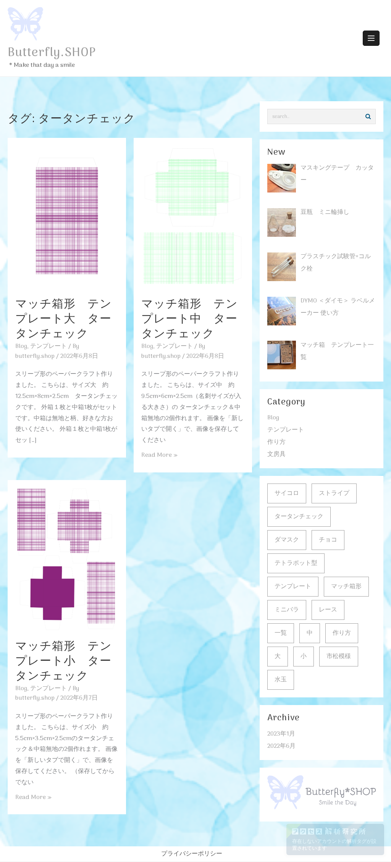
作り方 (276, 442)
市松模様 (338, 656)
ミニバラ (287, 610)
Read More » (159, 455)
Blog (21, 346)
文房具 (276, 454)
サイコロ (287, 493)
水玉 (281, 680)
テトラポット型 (296, 563)
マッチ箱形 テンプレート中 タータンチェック (189, 319)
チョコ (328, 540)
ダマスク (287, 540)
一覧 (281, 633)
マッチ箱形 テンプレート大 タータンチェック (63, 319)
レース (328, 610)
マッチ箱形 (346, 587)
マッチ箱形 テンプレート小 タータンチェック (63, 661)
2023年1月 (281, 734)
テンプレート (48, 346)
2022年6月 (281, 746)
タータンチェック (299, 517)
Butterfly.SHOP (52, 53)
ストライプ (334, 493)
